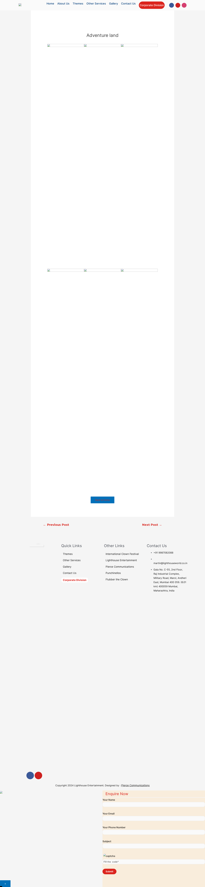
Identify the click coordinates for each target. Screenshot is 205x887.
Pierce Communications (120, 566)
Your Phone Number (113, 827)
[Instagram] (184, 5)
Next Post (152, 525)
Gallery (113, 3)
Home (50, 3)
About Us (63, 3)
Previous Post (56, 525)
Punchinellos (113, 572)
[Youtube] (177, 5)
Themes (78, 3)
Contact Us (128, 3)
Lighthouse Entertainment (121, 560)
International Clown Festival (122, 553)
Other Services (96, 3)
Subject (106, 841)
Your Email (108, 813)
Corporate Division (152, 5)
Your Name (108, 799)
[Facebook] (171, 5)
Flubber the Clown (117, 579)
